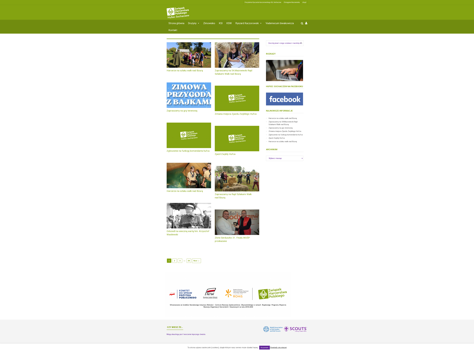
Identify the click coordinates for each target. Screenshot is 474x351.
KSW (229, 23)
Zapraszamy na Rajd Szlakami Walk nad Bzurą (233, 196)
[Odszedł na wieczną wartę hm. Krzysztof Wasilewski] (189, 215)
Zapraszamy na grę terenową (182, 110)
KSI (221, 23)
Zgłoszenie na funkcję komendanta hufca (188, 150)
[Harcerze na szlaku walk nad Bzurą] (189, 55)
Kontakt (172, 30)
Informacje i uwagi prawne (214, 348)
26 (189, 261)
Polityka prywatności (232, 348)
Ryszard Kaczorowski (247, 23)
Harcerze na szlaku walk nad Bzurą (185, 70)
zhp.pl (304, 2)
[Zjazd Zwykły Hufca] (237, 138)
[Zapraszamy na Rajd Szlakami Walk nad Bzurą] (237, 178)
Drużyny (192, 23)
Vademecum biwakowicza (280, 23)
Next (195, 261)
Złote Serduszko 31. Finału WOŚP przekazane (232, 239)
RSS (266, 348)
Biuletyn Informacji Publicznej (253, 348)
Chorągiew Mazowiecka (292, 2)
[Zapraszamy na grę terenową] (189, 95)
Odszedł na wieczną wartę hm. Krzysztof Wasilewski (188, 233)
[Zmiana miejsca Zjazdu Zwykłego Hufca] (237, 98)
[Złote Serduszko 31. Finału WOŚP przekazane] (237, 222)
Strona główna (176, 23)
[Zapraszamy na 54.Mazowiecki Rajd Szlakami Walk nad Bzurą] (237, 55)
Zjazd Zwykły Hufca (225, 154)
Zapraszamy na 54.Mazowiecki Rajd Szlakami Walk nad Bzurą (233, 72)
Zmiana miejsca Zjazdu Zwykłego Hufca (236, 113)
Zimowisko (209, 23)
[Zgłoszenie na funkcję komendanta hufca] (189, 135)
